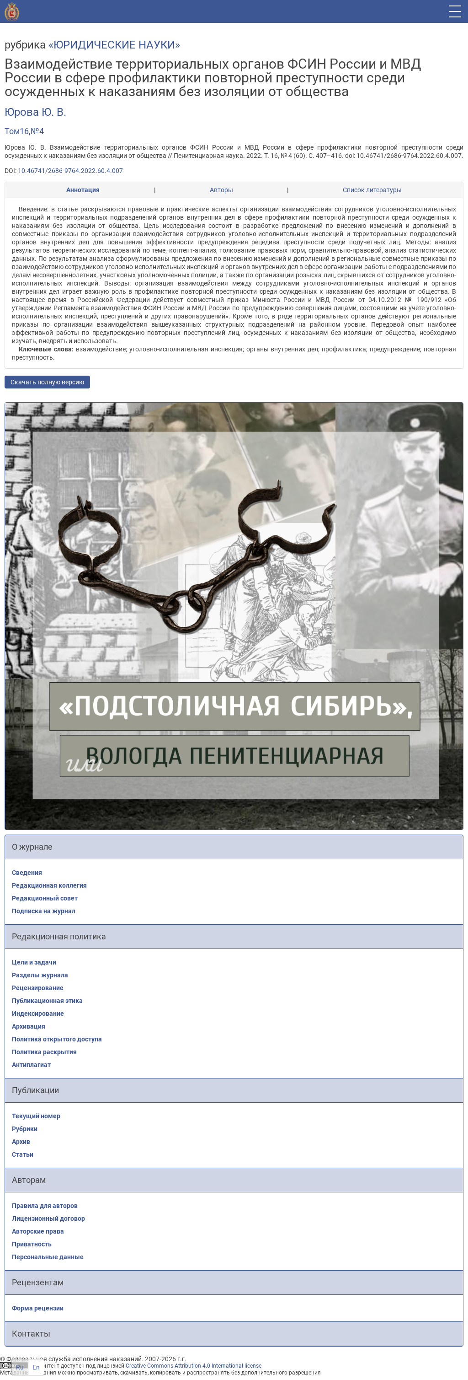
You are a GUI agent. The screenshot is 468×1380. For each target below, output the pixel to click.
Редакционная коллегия (49, 885)
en (36, 1367)
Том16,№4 (24, 131)
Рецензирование (38, 988)
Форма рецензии (38, 1308)
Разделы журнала (40, 975)
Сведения (27, 872)
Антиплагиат (31, 1064)
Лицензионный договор (48, 1218)
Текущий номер (36, 1116)
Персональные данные (48, 1257)
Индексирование (38, 1013)
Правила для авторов (45, 1205)
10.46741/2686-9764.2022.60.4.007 (70, 170)
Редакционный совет (45, 898)
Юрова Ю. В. (35, 112)
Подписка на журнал (43, 911)
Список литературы (372, 190)
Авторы (221, 190)
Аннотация (83, 190)
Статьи (22, 1154)
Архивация (28, 1026)
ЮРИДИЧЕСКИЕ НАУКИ (114, 44)
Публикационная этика (47, 1000)
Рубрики (24, 1128)
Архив (21, 1141)
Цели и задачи (34, 962)
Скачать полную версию (47, 382)
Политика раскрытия (44, 1052)
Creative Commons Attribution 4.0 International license (193, 1366)
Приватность (32, 1244)
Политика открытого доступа (57, 1039)
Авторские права (38, 1231)
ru (20, 1367)
